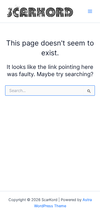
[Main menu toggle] (90, 11)
